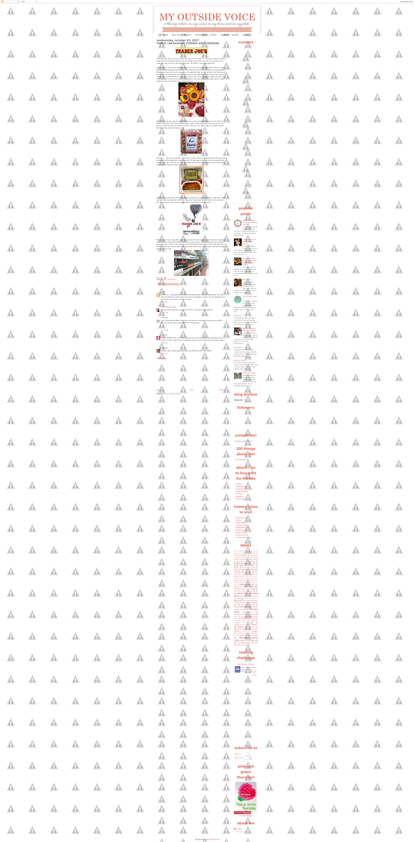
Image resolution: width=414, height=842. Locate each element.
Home (165, 35)
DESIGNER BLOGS (213, 839)
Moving (245, 600)
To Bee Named (240, 499)
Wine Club (237, 643)
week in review (253, 635)
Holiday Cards (238, 576)
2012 (245, 551)
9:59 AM (164, 302)
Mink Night (248, 596)
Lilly (256, 591)
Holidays (224, 35)
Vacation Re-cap (242, 633)
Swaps (256, 618)
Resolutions (237, 614)
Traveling (243, 631)
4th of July (245, 553)
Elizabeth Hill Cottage (242, 527)
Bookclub (239, 557)
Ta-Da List (241, 620)
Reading (235, 35)
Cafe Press (239, 484)
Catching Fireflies (241, 486)
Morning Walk (252, 598)
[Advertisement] (172, 373)
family (236, 566)
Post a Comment (161, 358)
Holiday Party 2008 (239, 578)
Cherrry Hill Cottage (242, 518)
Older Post (223, 390)
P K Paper (239, 494)
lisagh (163, 317)
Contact (246, 35)
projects (243, 607)
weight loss (244, 640)
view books (254, 675)
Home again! (238, 347)
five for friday (249, 566)
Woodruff (248, 643)
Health (253, 574)
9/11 (254, 553)
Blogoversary (254, 555)
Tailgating (237, 624)
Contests (255, 559)
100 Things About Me (242, 460)
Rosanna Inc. (240, 496)
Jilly (242, 667)
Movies (236, 600)
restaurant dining (249, 614)
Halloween (254, 572)
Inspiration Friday (239, 588)
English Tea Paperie (242, 491)
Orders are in (238, 315)
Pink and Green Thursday (246, 605)
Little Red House (241, 530)
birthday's (244, 555)
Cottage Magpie (240, 523)
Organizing (248, 602)
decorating (251, 561)
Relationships (247, 612)
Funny (247, 572)
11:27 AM (164, 313)
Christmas (245, 559)
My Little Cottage (241, 532)
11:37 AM (164, 330)
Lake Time (237, 591)
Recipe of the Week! (249, 373)
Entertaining (200, 35)
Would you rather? (242, 645)
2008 (235, 551)
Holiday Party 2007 (251, 576)
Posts (239, 754)
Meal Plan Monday (247, 593)
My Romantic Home (242, 535)
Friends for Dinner (247, 570)
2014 (249, 551)
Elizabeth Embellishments (244, 489)
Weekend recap (248, 637)
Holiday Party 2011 (240, 580)
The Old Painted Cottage (243, 537)
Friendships (237, 572)
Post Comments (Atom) (172, 394)
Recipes (213, 35)
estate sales (251, 563)
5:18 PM (164, 353)
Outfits (255, 602)
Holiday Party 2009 (251, 578)
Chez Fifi (238, 520)
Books (248, 557)
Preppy (236, 606)
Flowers (236, 568)
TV (249, 631)
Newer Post (160, 390)
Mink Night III (247, 279)
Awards (236, 555)
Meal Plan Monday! (240, 360)
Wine (253, 640)
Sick (237, 618)
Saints (236, 616)
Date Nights (241, 561)
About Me (176, 35)
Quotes (252, 607)
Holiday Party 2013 (244, 582)
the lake (245, 624)
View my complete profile (240, 832)
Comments (240, 758)
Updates (255, 631)
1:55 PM (164, 343)
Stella (242, 618)
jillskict (239, 828)
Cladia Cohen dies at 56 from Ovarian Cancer (249, 241)
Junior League (251, 589)
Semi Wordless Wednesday (249, 616)
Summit (249, 618)
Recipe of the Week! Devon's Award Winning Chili (250, 222)
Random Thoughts (240, 609)
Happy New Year (242, 574)
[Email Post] (164, 278)
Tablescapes (250, 623)
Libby (163, 348)
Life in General (247, 591)
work (256, 643)
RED (162, 335)
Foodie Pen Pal (247, 567)
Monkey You (242, 598)
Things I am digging (168, 279)
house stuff (248, 587)
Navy (240, 602)
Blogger (249, 815)
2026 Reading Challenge (246, 664)
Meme (241, 596)
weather (241, 635)
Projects (187, 35)
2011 (239, 551)
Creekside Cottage (241, 525)
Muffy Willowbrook (167, 307)
